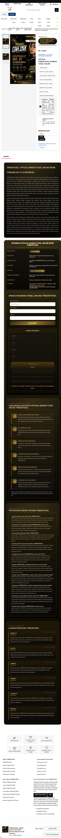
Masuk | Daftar (7, 4)
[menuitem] (4, 19)
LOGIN (41, 136)
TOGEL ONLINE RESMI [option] (46, 79)
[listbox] (47, 81)
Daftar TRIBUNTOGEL (9, 788)
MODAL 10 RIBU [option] (44, 91)
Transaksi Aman (41, 768)
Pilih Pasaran (14, 300)
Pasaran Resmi (41, 774)
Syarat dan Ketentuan (43, 808)
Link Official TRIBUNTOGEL (11, 791)
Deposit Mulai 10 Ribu (9, 771)
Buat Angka (33, 323)
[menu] (30, 22)
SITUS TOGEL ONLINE (42, 4)
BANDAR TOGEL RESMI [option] (46, 87)
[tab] (6, 156)
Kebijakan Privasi (42, 811)
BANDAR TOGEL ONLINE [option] (46, 83)
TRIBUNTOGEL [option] (43, 67)
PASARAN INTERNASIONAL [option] (47, 95)
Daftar (12, 14)
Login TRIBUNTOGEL (9, 785)
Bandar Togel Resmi (8, 765)
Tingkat (12, 314)
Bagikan (42, 147)
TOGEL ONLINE (17, 835)
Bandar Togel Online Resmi (10, 800)
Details (6, 156)
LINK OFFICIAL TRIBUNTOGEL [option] (48, 75)
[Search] (57, 10)
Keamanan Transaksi (9, 774)
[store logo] (9, 9)
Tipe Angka (13, 307)
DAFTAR (42, 139)
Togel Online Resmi (8, 797)
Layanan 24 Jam (41, 771)
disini (50, 110)
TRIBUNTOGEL (17, 3)
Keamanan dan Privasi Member (46, 814)
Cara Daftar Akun (41, 765)
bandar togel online (22, 198)
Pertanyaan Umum (42, 762)
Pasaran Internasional (9, 768)
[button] (6, 41)
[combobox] (42, 10)
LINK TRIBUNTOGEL (29, 4)
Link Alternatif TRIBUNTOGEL (11, 794)
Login (4, 14)
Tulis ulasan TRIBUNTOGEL (45, 55)
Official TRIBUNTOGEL (9, 782)
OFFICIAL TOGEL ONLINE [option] (46, 71)
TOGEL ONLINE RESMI (14, 751)
